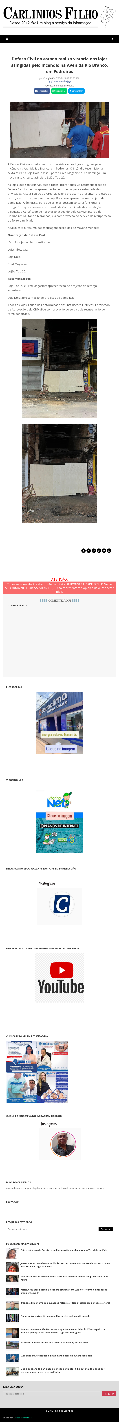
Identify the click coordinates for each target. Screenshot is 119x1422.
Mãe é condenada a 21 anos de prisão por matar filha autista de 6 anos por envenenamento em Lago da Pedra (62, 1370)
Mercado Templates (22, 1417)
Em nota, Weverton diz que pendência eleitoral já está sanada (55, 1316)
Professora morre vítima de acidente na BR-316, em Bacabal (54, 1342)
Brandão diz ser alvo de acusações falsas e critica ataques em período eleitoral (65, 1302)
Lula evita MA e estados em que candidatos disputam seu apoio (56, 1355)
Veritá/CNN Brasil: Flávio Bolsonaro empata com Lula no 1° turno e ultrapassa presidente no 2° (63, 1291)
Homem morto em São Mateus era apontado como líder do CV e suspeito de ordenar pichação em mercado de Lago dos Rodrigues (63, 1331)
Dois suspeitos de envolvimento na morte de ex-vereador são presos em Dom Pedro (64, 1278)
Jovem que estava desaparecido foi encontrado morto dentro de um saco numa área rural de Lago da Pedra (65, 1265)
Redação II (48, 78)
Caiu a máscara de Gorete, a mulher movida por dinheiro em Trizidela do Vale (63, 1250)
